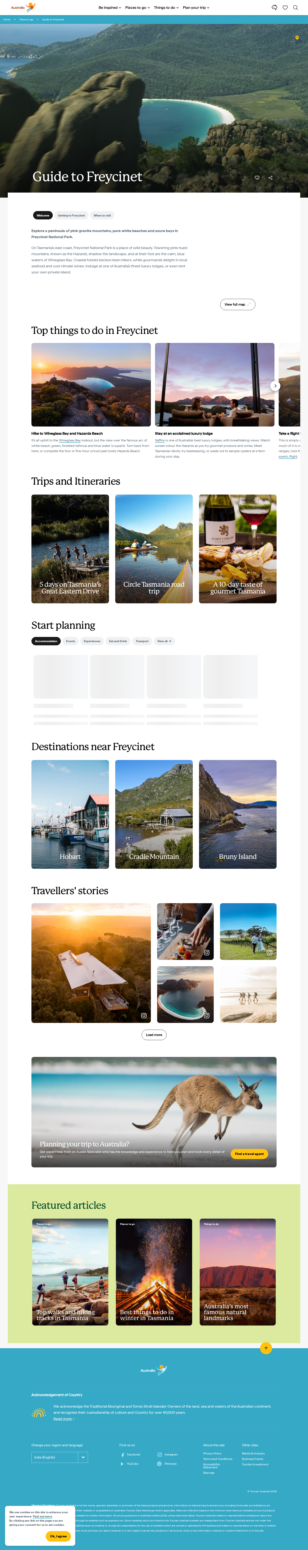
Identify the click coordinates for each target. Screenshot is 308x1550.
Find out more (42, 1516)
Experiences (92, 641)
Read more (62, 1418)
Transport (142, 641)
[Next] (275, 386)
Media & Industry (253, 1453)
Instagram (171, 1454)
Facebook (133, 1454)
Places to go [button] (135, 7)
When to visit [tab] (102, 215)
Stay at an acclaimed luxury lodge (184, 433)
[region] (238, 261)
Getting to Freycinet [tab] (71, 215)
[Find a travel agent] (154, 1112)
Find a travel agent (249, 1154)
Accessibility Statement (211, 1466)
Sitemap (209, 1472)
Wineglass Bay (70, 440)
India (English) (44, 1457)
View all (162, 641)
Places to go (26, 19)
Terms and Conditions (217, 1458)
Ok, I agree (58, 1536)
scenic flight (288, 456)
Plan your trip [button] (194, 7)
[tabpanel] (112, 254)
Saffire (160, 440)
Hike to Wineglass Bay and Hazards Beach (67, 433)
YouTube (132, 1463)
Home (6, 19)
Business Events (252, 1458)
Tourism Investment (255, 1464)
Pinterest (171, 1463)
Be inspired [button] (108, 7)
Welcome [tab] (43, 215)
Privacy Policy (212, 1453)
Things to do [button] (164, 7)
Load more (154, 1035)
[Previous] (33, 386)
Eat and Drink (118, 641)
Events (70, 641)
